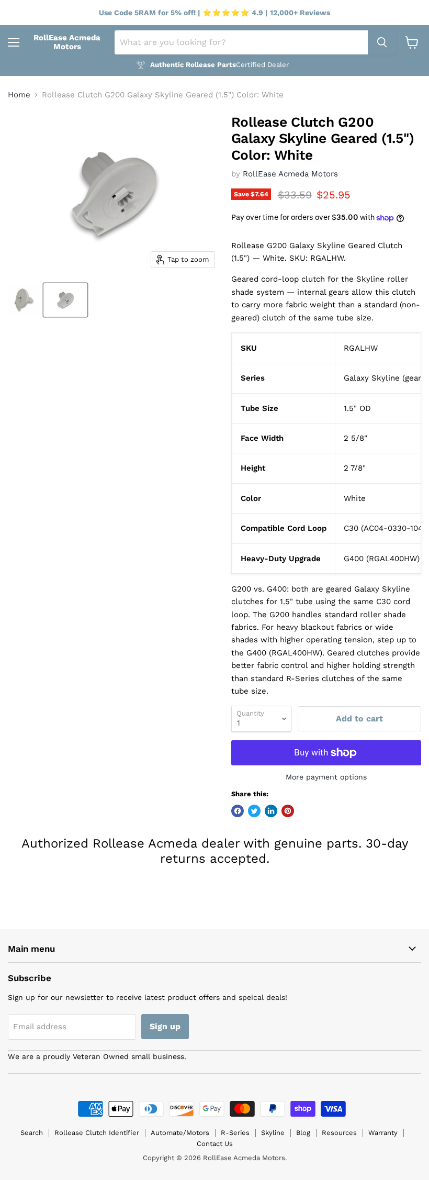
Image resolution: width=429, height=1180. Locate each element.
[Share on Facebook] (237, 811)
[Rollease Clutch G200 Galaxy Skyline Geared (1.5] (65, 300)
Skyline (273, 1133)
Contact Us (215, 1144)
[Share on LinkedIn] (271, 811)
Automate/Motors (180, 1133)
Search (31, 1133)
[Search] (382, 42)
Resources (339, 1133)
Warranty (383, 1133)
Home (19, 95)
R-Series (235, 1133)
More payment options (326, 777)
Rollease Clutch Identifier (96, 1133)
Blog (303, 1133)
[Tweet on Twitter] (254, 811)
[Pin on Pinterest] (287, 811)
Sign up (165, 1026)
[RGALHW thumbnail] (23, 300)
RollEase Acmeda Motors (290, 174)
